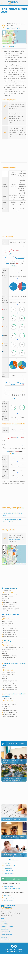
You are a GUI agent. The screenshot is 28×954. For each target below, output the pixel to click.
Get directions (13, 46)
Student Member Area (7, 926)
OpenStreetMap (23, 43)
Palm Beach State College (10, 614)
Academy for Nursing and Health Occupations (14, 695)
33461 (18, 28)
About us (3, 921)
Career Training (9, 871)
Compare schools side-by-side (12, 889)
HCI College (8, 641)
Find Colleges (4, 924)
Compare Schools (5, 932)
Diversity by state (8, 900)
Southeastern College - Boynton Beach (13, 664)
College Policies (9, 873)
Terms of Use (9, 951)
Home (2, 918)
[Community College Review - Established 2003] (14, 2)
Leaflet (17, 43)
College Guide (4, 929)
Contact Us (4, 937)
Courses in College (10, 866)
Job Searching (8, 868)
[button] (14, 35)
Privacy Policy (18, 951)
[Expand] (4, 553)
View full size (5, 46)
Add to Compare (8, 592)
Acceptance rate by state (10, 898)
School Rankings (5, 940)
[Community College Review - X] (12, 946)
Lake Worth (10, 28)
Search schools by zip (9, 886)
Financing (7, 863)
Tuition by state (8, 895)
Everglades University (15, 539)
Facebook (15, 946)
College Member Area (6, 934)
